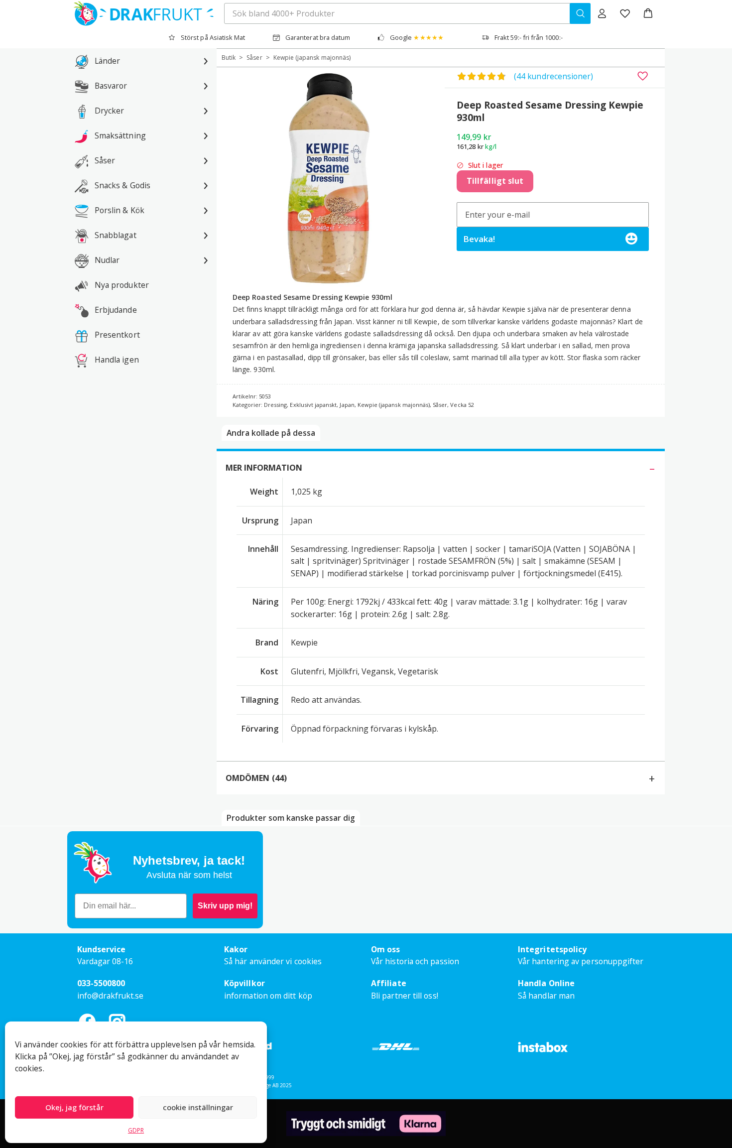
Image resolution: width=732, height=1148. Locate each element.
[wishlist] (624, 13)
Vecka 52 (462, 404)
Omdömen (256, 777)
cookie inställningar (198, 1107)
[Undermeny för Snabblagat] (206, 235)
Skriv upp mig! (225, 905)
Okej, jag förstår (74, 1107)
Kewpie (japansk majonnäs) (312, 57)
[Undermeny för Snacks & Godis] (206, 185)
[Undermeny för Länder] (206, 61)
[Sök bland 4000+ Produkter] (580, 13)
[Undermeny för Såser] (206, 160)
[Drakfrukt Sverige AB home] (140, 13)
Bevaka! (479, 239)
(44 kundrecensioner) (554, 76)
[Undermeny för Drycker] (206, 111)
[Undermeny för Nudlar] (206, 260)
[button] (648, 13)
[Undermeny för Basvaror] (206, 86)
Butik (229, 57)
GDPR (136, 1130)
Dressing (275, 404)
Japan (347, 404)
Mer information (264, 467)
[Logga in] (602, 13)
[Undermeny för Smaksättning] (206, 135)
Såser (254, 57)
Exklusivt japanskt (313, 404)
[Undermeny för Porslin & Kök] (206, 210)
